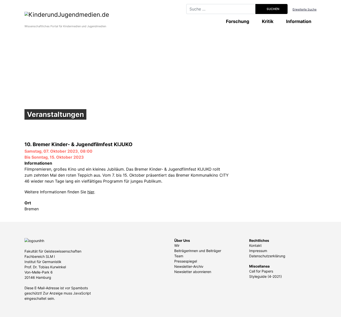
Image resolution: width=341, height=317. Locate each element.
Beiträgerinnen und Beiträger (197, 251)
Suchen (272, 9)
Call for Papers (261, 271)
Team (178, 256)
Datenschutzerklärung (267, 256)
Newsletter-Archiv (188, 266)
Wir (176, 245)
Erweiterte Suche (305, 9)
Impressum (258, 251)
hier (90, 191)
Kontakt (255, 245)
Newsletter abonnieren (192, 272)
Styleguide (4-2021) (265, 276)
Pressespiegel (185, 261)
